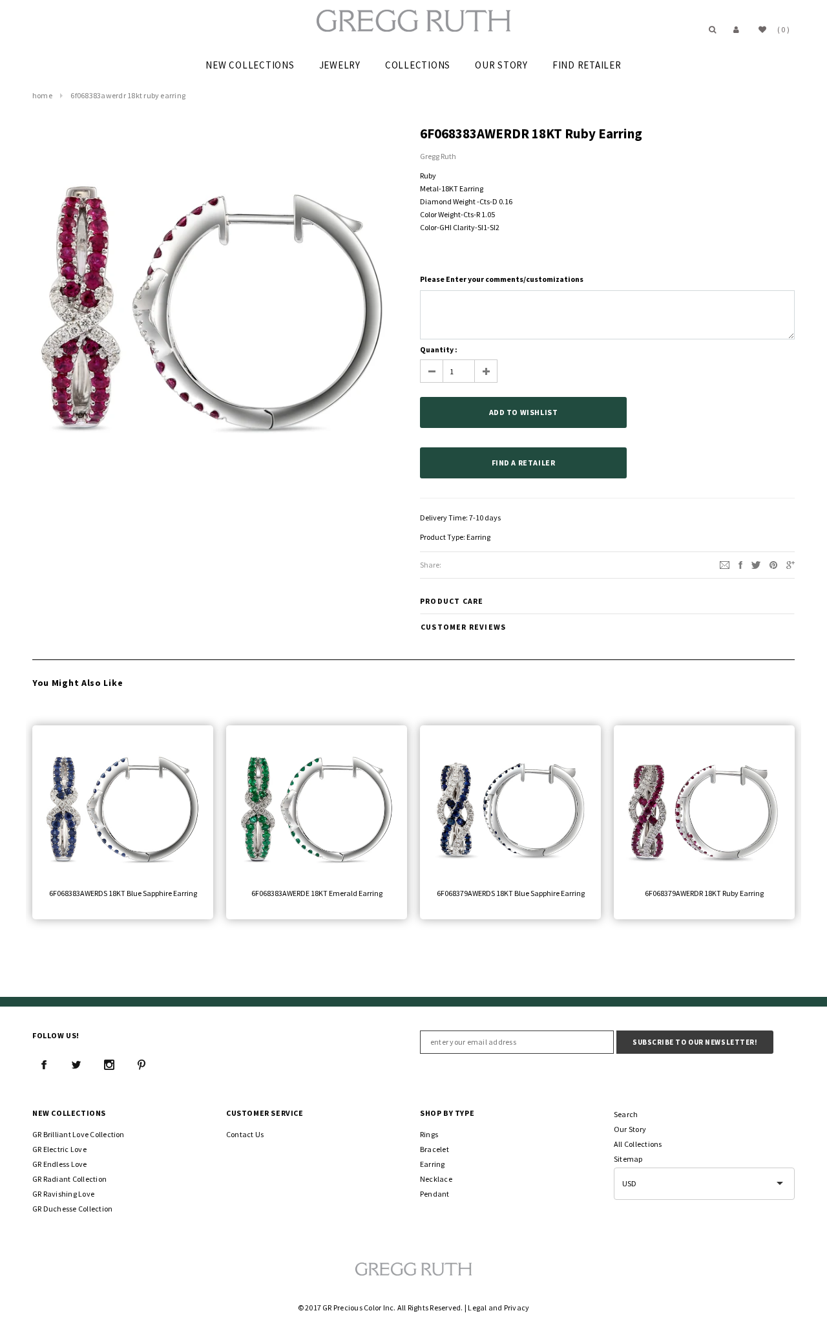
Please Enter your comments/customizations (501, 279)
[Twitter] (755, 564)
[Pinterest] (773, 564)
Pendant (435, 1194)
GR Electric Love (59, 1149)
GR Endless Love (59, 1164)
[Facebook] (44, 1064)
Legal (477, 1307)
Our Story (630, 1129)
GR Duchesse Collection (72, 1208)
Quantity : (438, 349)
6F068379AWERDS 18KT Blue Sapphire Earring (511, 893)
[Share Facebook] (740, 564)
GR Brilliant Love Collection (78, 1134)
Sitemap (628, 1159)
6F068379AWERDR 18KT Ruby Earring (704, 893)
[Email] (724, 564)
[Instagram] (109, 1064)
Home (42, 95)
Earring (478, 537)
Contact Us (245, 1134)
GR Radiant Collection (69, 1179)
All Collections (638, 1144)
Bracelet (434, 1149)
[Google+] (790, 564)
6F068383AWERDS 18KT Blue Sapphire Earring (123, 893)
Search (626, 1114)
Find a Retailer (524, 462)
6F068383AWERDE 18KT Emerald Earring (316, 893)
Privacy (517, 1307)
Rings (429, 1134)
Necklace (436, 1179)
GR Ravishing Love (63, 1194)
